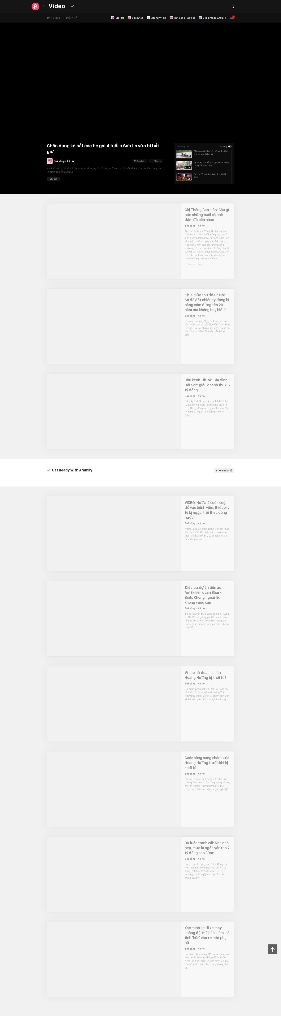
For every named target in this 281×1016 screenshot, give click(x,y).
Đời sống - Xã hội (64, 159)
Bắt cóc (53, 179)
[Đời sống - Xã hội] (50, 161)
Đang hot (56, 17)
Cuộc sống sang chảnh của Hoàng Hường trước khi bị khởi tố (207, 762)
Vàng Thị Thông (194, 247)
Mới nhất (75, 17)
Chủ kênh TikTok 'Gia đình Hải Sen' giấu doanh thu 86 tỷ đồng (207, 385)
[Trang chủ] (57, 6)
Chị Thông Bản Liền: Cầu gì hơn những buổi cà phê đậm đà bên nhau (207, 214)
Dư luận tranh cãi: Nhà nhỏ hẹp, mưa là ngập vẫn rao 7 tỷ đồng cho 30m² (207, 848)
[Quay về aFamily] (35, 6)
